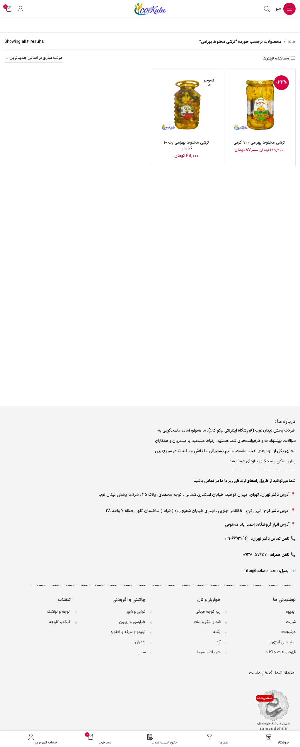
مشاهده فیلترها (275, 58)
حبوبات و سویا (209, 652)
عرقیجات (288, 632)
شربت (291, 622)
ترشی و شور (136, 612)
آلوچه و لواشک (59, 612)
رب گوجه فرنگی (208, 612)
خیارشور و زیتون (132, 622)
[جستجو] (267, 9)
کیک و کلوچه (60, 622)
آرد (218, 642)
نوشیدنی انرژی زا (282, 642)
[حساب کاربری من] (20, 9)
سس (141, 652)
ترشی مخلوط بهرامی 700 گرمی (259, 143)
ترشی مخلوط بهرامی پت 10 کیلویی (186, 146)
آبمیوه (291, 612)
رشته (217, 632)
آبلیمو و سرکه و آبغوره (128, 632)
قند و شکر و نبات (207, 622)
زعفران (140, 642)
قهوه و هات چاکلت (280, 652)
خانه (292, 42)
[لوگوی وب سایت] (150, 9)
